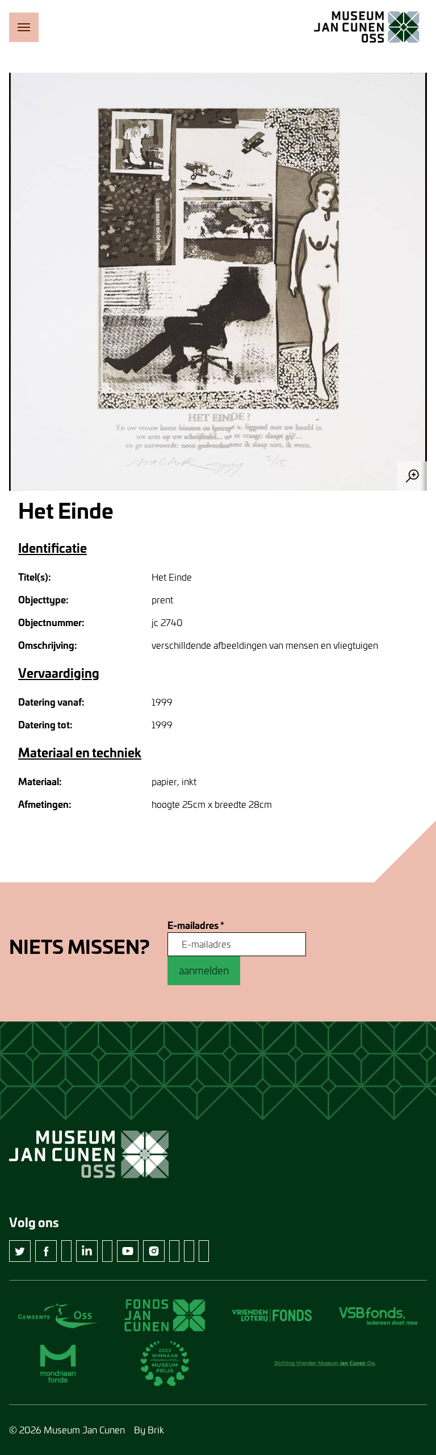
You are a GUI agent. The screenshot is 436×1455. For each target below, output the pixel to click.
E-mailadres (195, 925)
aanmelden (204, 970)
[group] (218, 282)
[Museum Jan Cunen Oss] (367, 27)
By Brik (149, 1430)
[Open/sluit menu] (24, 27)
